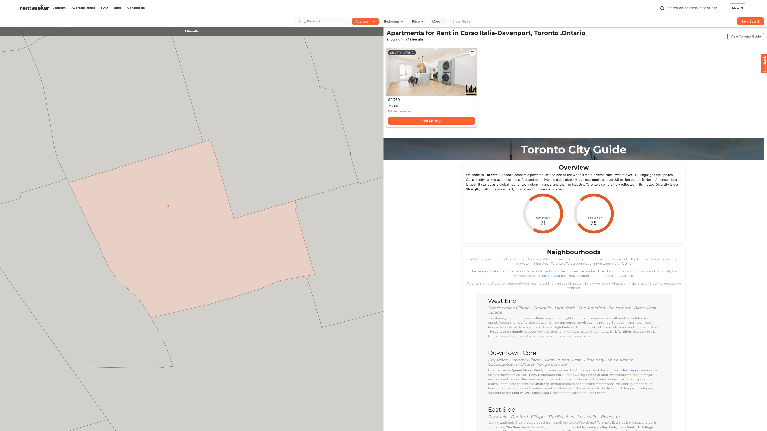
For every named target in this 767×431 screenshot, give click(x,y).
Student (59, 8)
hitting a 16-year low (551, 276)
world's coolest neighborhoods (629, 370)
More (436, 21)
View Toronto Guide (746, 36)
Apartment (363, 21)
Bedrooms (391, 21)
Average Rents (83, 8)
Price (416, 21)
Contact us (136, 8)
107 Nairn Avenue (399, 111)
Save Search (750, 21)
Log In (737, 8)
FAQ (104, 8)
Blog (117, 8)
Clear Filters (461, 21)
